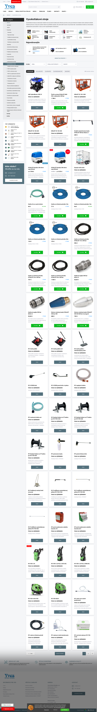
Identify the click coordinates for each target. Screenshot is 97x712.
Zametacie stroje (10, 59)
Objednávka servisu (16, 1)
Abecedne (67, 71)
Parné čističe (9, 97)
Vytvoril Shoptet (80, 710)
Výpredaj (9, 44)
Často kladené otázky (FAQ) (34, 1)
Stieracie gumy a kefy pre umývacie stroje (14, 111)
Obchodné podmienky (29, 687)
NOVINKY (9, 25)
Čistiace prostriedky (11, 100)
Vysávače (9, 32)
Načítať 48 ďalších (60, 653)
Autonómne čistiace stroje (12, 47)
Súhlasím (65, 709)
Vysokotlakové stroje (11, 39)
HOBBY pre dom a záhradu (12, 66)
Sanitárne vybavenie (11, 102)
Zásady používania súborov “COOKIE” (33, 695)
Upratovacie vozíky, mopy (12, 93)
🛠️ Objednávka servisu (8, 708)
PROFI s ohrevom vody (12, 71)
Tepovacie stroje (10, 34)
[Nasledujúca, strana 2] (88, 653)
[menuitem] (5, 11)
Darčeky (8, 113)
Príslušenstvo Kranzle (11, 78)
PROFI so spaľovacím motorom (13, 73)
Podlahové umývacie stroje (12, 37)
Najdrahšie (48, 71)
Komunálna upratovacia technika (14, 88)
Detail (37, 107)
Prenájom (24, 1)
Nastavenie (46, 709)
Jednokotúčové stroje (11, 61)
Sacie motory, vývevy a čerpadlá (13, 105)
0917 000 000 (11, 176)
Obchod (8, 22)
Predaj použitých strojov (12, 107)
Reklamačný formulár (29, 689)
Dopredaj (9, 29)
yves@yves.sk (11, 173)
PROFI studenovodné (11, 68)
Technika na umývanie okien (13, 42)
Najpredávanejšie (57, 71)
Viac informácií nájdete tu (59, 707)
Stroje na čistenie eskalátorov (13, 85)
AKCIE (8, 27)
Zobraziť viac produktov (60, 58)
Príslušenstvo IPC (11, 83)
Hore (31, 653)
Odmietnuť (55, 709)
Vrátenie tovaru (45, 1)
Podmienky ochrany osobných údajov (33, 693)
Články (8, 1)
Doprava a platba (28, 685)
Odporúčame (30, 71)
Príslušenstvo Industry (12, 80)
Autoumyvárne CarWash (12, 49)
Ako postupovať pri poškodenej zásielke (33, 691)
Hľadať (58, 7)
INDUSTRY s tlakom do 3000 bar (14, 76)
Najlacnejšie (39, 71)
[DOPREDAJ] (37, 554)
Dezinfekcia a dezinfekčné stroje (13, 90)
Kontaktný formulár (14, 180)
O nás (4, 1)
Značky (8, 116)
